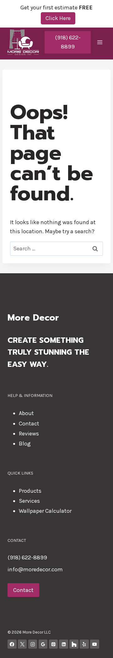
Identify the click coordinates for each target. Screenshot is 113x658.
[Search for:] (56, 248)
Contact (29, 423)
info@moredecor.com (35, 569)
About (26, 413)
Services (29, 500)
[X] (22, 644)
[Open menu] (99, 42)
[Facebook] (12, 644)
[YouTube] (94, 644)
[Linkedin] (63, 644)
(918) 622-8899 (68, 42)
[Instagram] (32, 644)
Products (30, 490)
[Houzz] (73, 644)
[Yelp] (84, 644)
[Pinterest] (53, 644)
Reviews (29, 433)
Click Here (58, 18)
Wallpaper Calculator (45, 510)
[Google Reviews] (43, 644)
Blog (25, 443)
